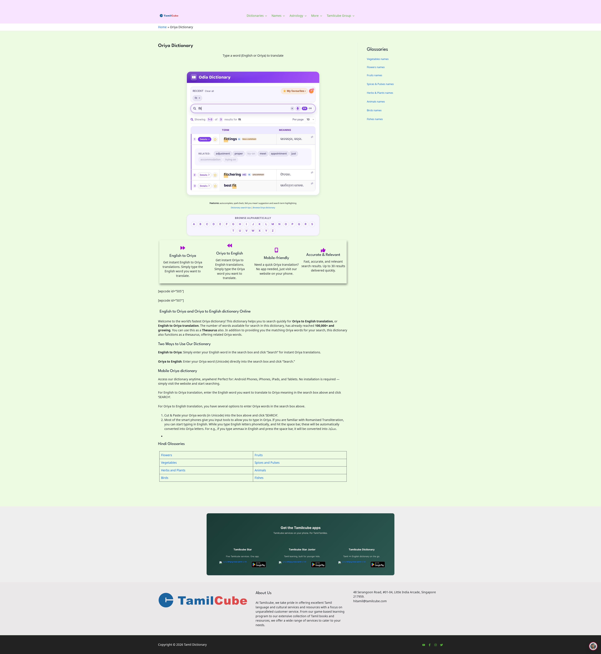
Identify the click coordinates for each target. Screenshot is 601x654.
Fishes (259, 478)
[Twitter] (441, 645)
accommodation (210, 159)
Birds (164, 478)
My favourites (294, 91)
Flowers (166, 455)
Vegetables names (378, 59)
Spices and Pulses (267, 463)
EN (304, 108)
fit (196, 98)
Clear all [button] (209, 91)
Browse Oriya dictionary (264, 207)
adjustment (223, 153)
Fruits (259, 455)
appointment (279, 153)
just (293, 153)
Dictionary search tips (241, 207)
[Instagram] (435, 645)
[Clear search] (292, 108)
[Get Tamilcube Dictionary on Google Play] (378, 564)
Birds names (374, 110)
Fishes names (375, 119)
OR (310, 108)
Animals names (376, 101)
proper (239, 153)
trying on (230, 159)
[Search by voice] (298, 108)
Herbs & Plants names (380, 93)
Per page (298, 119)
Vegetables (169, 463)
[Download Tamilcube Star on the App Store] (233, 564)
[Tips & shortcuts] (311, 91)
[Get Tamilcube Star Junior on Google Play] (318, 564)
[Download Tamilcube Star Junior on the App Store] (293, 564)
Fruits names (374, 75)
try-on (251, 153)
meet (263, 153)
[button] (265, 15)
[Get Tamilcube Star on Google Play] (259, 564)
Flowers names (376, 67)
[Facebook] (429, 645)
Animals (260, 470)
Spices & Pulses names (380, 84)
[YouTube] (423, 645)
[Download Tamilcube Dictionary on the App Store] (352, 564)
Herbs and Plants (173, 470)
